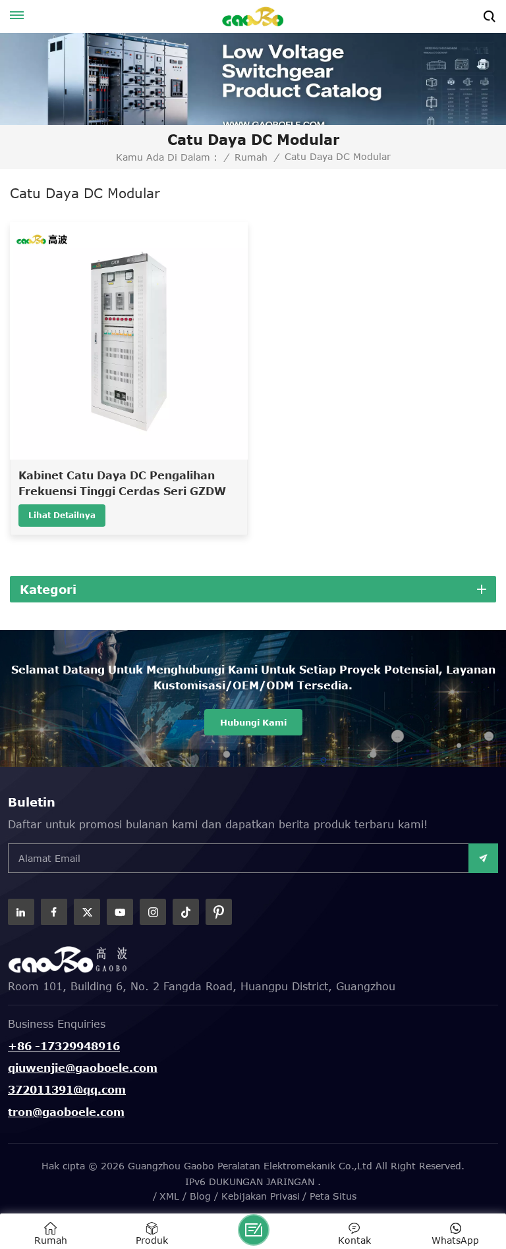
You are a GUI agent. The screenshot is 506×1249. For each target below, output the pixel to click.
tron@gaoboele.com (66, 1112)
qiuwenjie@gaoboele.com (82, 1068)
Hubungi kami (253, 722)
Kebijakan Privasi (260, 1196)
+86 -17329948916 (64, 1046)
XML (169, 1196)
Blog (200, 1196)
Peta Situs (333, 1196)
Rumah (251, 157)
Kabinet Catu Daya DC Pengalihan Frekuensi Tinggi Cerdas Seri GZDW (122, 483)
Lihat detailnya (62, 514)
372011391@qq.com (67, 1090)
